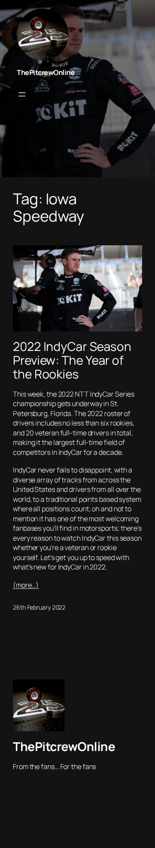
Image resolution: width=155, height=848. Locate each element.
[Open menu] (22, 94)
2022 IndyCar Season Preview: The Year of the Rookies (72, 360)
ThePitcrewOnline (45, 72)
